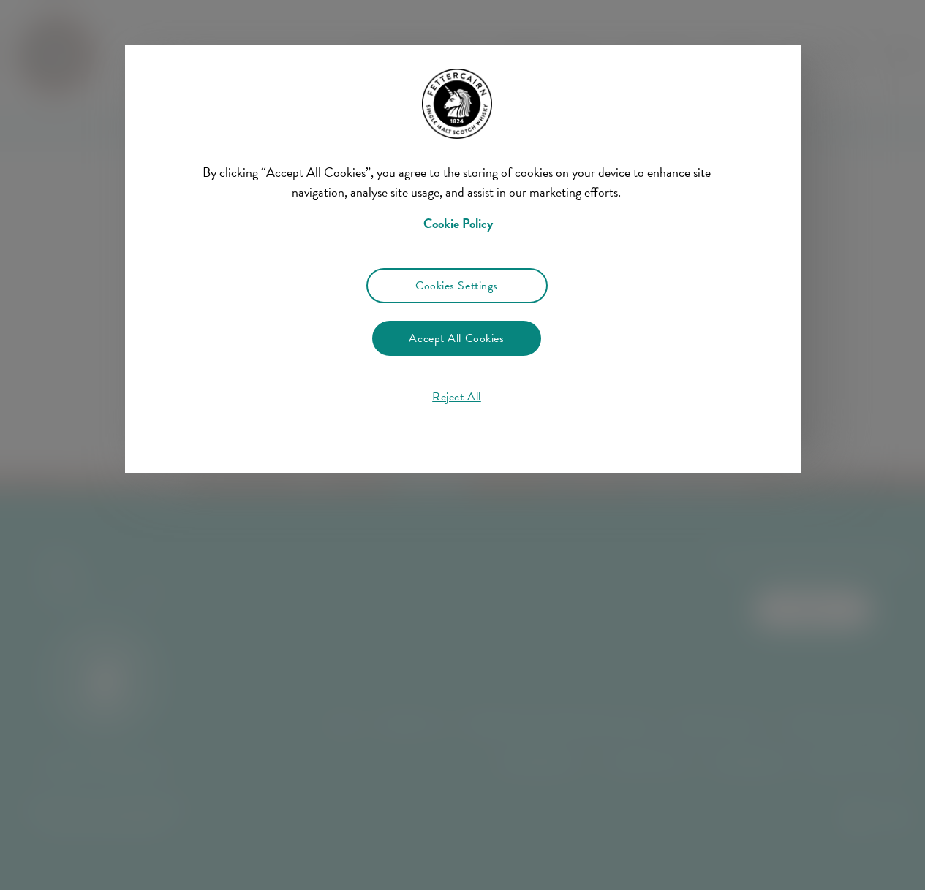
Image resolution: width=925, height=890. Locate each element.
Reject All (456, 397)
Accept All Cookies (456, 338)
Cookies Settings (456, 285)
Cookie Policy (458, 223)
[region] (462, 400)
